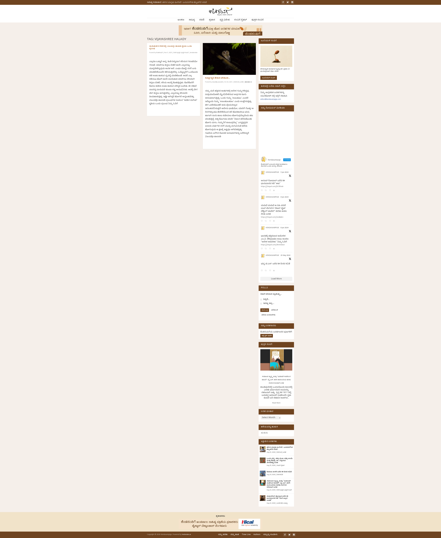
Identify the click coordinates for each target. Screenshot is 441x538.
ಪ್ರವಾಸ (212, 20)
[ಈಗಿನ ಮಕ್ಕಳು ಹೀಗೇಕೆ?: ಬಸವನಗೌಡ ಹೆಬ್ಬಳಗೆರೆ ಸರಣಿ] (263, 449)
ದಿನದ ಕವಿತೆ (280, 475)
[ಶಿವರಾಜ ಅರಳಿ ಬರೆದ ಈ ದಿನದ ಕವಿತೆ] (263, 473)
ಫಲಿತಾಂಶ (274, 310)
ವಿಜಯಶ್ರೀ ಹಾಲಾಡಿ (217, 82)
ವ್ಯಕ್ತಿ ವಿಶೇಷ (225, 20)
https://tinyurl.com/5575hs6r (272, 187)
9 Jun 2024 (284, 172)
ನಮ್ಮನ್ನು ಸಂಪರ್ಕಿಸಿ (270, 535)
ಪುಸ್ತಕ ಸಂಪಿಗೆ (258, 20)
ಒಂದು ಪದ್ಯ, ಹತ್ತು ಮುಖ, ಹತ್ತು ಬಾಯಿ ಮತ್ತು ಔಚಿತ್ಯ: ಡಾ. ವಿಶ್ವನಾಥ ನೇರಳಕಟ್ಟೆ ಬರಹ (280, 461)
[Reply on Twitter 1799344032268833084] (262, 248)
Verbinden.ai (186, 535)
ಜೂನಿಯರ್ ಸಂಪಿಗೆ (268, 78)
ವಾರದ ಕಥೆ (280, 503)
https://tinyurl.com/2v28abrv (272, 217)
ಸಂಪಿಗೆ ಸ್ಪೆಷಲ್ (240, 20)
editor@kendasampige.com (270, 99)
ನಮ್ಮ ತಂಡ (234, 535)
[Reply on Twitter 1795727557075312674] (262, 270)
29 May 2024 (285, 256)
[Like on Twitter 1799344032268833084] (271, 248)
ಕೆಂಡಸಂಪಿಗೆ (159, 53)
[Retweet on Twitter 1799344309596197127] (266, 221)
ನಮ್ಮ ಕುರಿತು (223, 535)
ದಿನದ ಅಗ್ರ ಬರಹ (238, 82)
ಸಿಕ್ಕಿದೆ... (266, 299)
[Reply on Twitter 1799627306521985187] (262, 190)
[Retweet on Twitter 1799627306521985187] (266, 190)
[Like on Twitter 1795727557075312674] (271, 270)
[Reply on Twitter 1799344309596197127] (262, 221)
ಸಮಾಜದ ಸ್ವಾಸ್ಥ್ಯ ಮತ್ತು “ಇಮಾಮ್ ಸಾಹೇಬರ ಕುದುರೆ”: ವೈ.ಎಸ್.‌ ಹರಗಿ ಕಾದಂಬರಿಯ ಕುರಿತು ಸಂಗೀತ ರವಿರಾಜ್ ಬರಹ (276, 380)
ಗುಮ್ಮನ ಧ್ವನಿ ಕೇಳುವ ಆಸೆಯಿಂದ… (217, 78)
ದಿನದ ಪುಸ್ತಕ (176, 53)
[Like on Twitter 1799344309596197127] (271, 221)
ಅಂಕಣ (181, 20)
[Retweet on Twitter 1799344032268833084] (266, 248)
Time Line (246, 535)
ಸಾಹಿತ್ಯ (192, 20)
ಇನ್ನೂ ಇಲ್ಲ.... (268, 303)
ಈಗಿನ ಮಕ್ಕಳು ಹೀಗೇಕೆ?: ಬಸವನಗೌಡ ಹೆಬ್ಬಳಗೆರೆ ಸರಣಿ (184, 2)
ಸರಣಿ (201, 20)
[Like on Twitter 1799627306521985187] (271, 190)
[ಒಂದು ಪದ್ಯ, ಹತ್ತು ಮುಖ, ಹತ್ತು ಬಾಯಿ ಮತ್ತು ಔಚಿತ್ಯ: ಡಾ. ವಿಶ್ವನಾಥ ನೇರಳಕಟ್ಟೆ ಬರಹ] (263, 460)
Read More (276, 403)
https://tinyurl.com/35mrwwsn (273, 245)
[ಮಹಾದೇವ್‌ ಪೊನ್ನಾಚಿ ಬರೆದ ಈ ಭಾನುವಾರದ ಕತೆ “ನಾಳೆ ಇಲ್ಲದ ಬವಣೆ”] (263, 498)
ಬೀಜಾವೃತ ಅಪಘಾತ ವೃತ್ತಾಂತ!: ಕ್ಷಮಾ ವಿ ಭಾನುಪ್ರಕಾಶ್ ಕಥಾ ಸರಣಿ (275, 70)
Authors (256, 535)
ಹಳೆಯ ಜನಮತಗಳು (268, 315)
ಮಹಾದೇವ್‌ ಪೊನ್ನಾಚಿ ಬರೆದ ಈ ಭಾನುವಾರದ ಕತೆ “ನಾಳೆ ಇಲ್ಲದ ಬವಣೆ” (277, 498)
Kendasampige (272, 173)
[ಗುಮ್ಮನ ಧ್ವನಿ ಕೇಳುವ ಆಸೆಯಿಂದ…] (229, 59)
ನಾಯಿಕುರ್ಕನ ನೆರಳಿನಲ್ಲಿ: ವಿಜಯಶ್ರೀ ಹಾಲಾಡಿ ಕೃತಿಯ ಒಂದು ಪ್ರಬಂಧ (170, 47)
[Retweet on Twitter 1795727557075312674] (266, 270)
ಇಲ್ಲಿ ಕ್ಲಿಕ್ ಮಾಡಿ (267, 336)
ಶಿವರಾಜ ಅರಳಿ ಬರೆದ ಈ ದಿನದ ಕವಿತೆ (279, 472)
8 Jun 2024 (284, 197)
